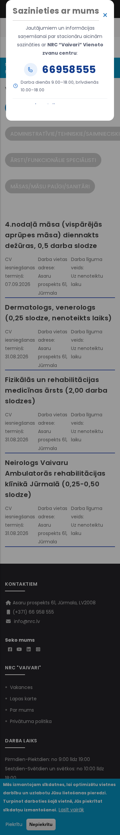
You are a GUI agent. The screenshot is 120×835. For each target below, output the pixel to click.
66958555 (69, 70)
